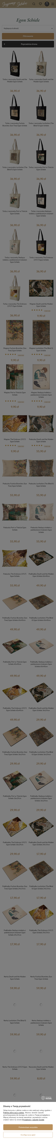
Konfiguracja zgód (28, 1135)
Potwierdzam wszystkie (28, 1127)
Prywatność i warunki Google (33, 1120)
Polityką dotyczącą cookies (13, 1113)
